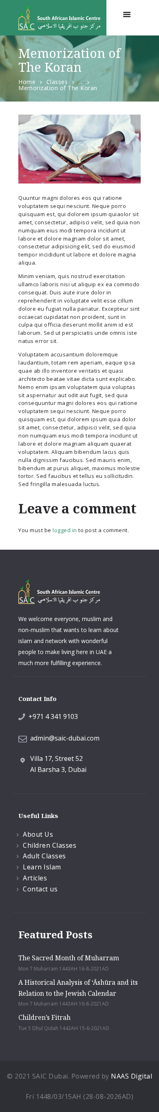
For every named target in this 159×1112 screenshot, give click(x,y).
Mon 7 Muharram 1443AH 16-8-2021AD (63, 968)
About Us (38, 834)
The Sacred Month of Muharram (68, 957)
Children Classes (49, 845)
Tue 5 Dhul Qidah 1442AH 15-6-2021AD (63, 1028)
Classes (57, 82)
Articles (35, 877)
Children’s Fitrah (44, 1017)
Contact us (40, 888)
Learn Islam (42, 866)
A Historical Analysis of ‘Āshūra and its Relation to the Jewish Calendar (78, 988)
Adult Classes (44, 855)
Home (26, 82)
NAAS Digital (131, 1076)
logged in (65, 530)
